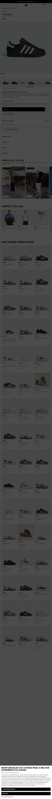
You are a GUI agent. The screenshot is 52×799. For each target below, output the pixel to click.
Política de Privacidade (18, 782)
